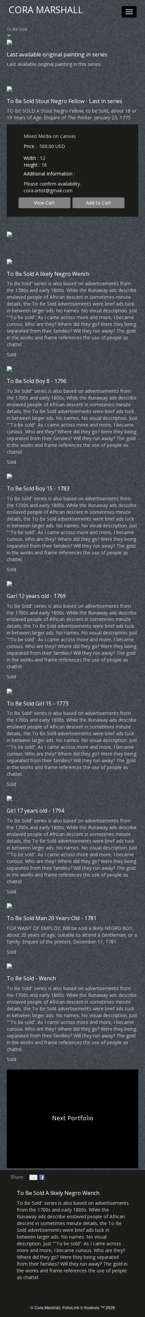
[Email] (33, 1176)
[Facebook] (42, 1176)
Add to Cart (98, 202)
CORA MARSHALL (45, 9)
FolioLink (70, 1307)
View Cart (44, 202)
